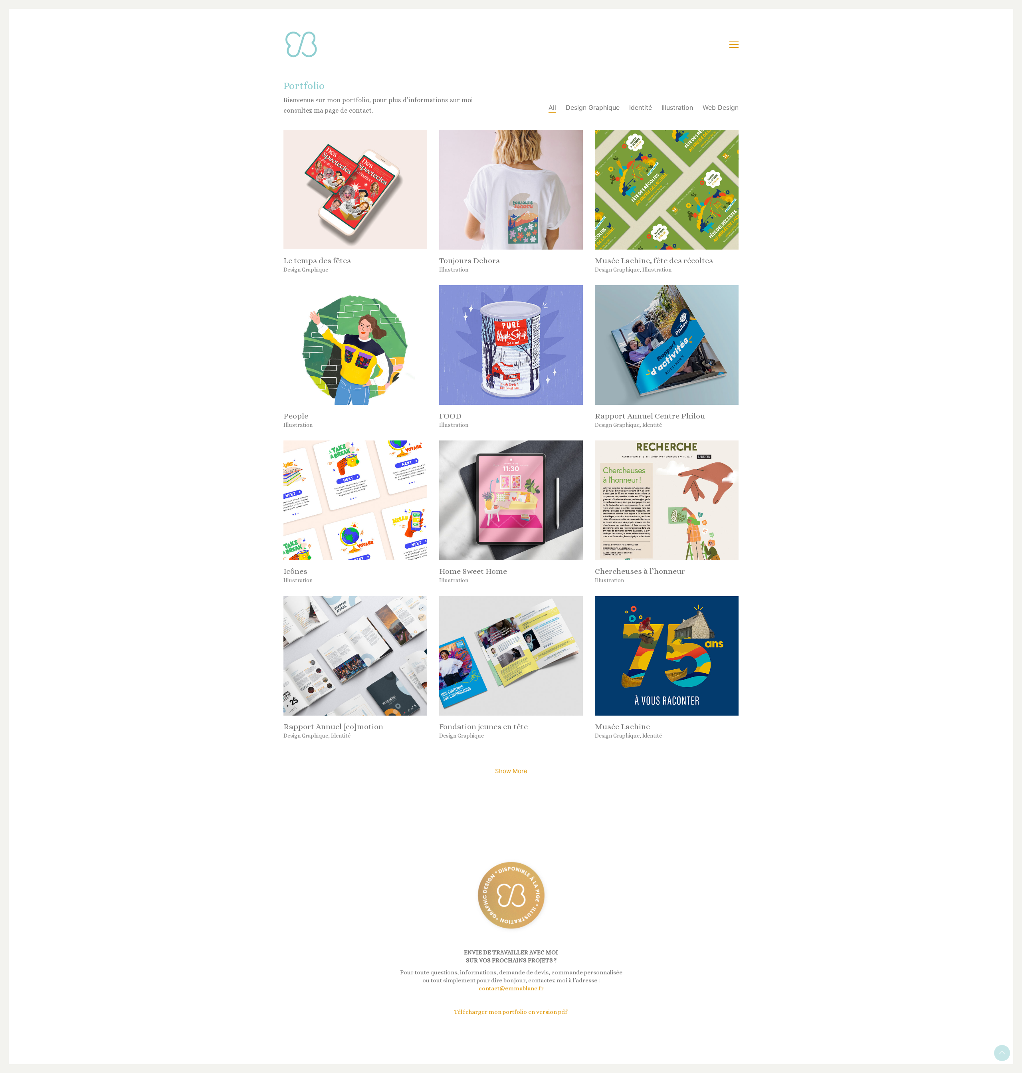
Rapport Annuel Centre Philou (650, 416)
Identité (640, 107)
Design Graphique (593, 107)
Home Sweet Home (473, 571)
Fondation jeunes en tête (483, 727)
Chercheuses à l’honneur (640, 571)
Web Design (721, 107)
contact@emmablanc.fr (511, 988)
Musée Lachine (622, 727)
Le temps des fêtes (317, 261)
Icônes (295, 571)
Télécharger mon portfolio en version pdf (511, 1011)
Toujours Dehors (469, 261)
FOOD (450, 416)
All (552, 107)
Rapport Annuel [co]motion (333, 727)
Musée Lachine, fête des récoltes (654, 261)
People (295, 416)
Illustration (677, 107)
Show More (511, 773)
